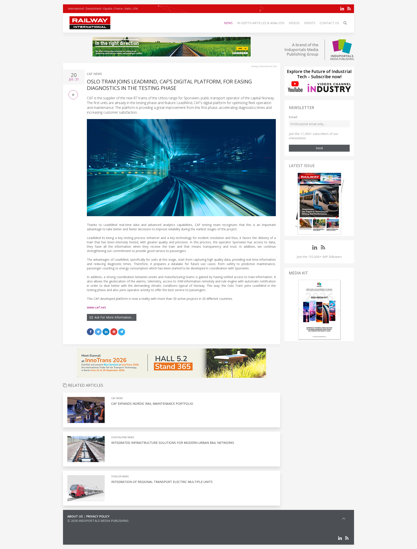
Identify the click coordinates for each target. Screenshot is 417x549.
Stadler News (120, 476)
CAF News (94, 74)
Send (319, 148)
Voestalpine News (122, 437)
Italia (128, 8)
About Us (75, 516)
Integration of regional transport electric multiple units (162, 482)
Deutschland (93, 8)
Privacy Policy (97, 516)
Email (293, 117)
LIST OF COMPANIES (82, 525)
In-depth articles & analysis (261, 23)
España (107, 8)
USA (135, 8)
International (76, 8)
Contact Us (329, 23)
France (118, 8)
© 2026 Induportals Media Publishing (98, 521)
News (228, 23)
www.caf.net (96, 307)
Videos (294, 23)
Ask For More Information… (113, 317)
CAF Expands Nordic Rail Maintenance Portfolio (152, 403)
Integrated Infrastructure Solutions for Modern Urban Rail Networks (172, 443)
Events (309, 23)
